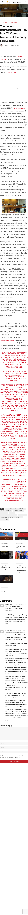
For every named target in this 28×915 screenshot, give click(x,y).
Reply (6, 720)
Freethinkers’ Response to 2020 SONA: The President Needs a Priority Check (21, 569)
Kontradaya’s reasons (7, 340)
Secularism (13, 22)
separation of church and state (11, 517)
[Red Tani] (2, 45)
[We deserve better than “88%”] (6, 579)
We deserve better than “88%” (6, 590)
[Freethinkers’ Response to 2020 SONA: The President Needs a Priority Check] (21, 555)
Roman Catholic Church (8, 515)
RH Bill (11, 513)
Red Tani (6, 45)
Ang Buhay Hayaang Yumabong (15, 508)
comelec (9, 510)
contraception (18, 510)
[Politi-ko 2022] (6, 536)
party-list (4, 513)
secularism (22, 515)
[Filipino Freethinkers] (14, 1)
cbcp (2, 510)
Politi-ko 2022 (4, 546)
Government (4, 543)
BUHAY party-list (11, 72)
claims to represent (19, 108)
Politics (4, 22)
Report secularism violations (21, 547)
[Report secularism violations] (21, 536)
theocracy (4, 519)
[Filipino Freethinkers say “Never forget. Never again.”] (6, 555)
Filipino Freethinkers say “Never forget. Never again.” (6, 567)
